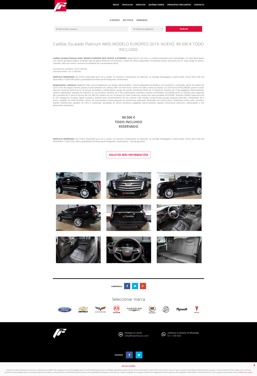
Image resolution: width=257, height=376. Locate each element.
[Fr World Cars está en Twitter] (139, 355)
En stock (128, 20)
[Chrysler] (134, 310)
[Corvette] (100, 310)
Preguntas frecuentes (179, 4)
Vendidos (142, 20)
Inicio (116, 4)
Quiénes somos (156, 4)
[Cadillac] (152, 309)
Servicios (140, 4)
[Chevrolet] (83, 310)
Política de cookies (245, 372)
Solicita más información (128, 155)
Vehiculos (127, 4)
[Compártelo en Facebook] (127, 286)
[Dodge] (116, 310)
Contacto (199, 4)
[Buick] (166, 309)
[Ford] (65, 310)
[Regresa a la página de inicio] (60, 7)
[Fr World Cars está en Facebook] (129, 355)
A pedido (115, 20)
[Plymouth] (181, 310)
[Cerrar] (254, 365)
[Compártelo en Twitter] (135, 286)
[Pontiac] (196, 310)
